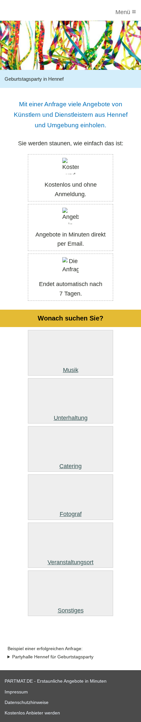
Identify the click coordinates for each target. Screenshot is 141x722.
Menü (125, 12)
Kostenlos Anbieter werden (32, 712)
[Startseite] (32, 12)
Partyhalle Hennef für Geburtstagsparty (52, 656)
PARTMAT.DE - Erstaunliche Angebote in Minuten (56, 681)
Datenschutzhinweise (27, 702)
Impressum (16, 691)
